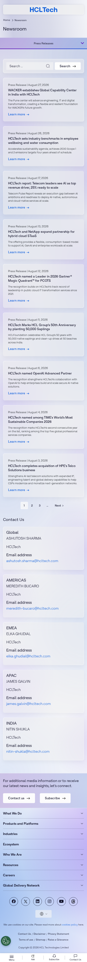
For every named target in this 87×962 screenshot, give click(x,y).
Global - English (43, 913)
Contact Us (24, 933)
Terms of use (26, 939)
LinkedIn (37, 901)
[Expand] (82, 43)
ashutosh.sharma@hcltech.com (32, 560)
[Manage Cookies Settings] (6, 941)
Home (6, 19)
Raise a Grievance (58, 939)
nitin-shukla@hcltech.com (28, 751)
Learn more (43, 99)
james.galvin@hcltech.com (28, 703)
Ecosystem (11, 844)
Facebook (13, 901)
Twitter (25, 901)
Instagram (49, 901)
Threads (73, 901)
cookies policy (70, 924)
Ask (33, 959)
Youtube (61, 901)
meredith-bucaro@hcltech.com (32, 608)
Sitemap (40, 939)
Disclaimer (40, 933)
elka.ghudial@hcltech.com (28, 656)
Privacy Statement (58, 933)
